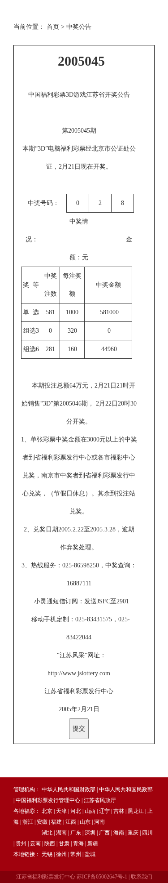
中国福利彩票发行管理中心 (48, 800)
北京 (47, 811)
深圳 (90, 832)
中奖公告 (78, 26)
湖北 (47, 832)
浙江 (27, 822)
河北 (75, 811)
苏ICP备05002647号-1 (102, 877)
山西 (90, 811)
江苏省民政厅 (100, 800)
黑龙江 (136, 811)
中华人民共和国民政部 (126, 789)
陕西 (49, 843)
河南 (99, 822)
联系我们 (141, 877)
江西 (70, 822)
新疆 (92, 843)
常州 (75, 854)
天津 (61, 811)
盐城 (90, 854)
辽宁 (104, 811)
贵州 (21, 843)
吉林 (118, 811)
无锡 (47, 854)
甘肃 (64, 843)
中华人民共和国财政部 (68, 789)
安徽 (42, 822)
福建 (56, 822)
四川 (147, 832)
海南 (118, 832)
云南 (35, 843)
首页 (53, 26)
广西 (104, 832)
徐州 (61, 854)
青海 (78, 843)
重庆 (133, 832)
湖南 (61, 832)
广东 (75, 832)
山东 (85, 822)
